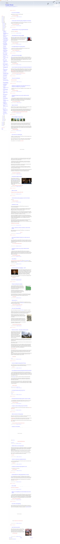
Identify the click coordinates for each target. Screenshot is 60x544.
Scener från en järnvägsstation (16, 503)
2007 (2, 125)
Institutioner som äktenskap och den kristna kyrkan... (5, 48)
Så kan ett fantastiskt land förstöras (16, 101)
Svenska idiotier (14, 356)
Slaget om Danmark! (14, 385)
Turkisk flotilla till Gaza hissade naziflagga (18, 35)
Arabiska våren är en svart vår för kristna (18, 445)
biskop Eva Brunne (15, 179)
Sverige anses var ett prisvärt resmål (18, 520)
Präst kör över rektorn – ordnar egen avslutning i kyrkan (20, 329)
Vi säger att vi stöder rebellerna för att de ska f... (5, 92)
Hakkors (12, 420)
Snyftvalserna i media (15, 204)
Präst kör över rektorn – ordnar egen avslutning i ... (5, 80)
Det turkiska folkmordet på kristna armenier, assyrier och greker (21, 398)
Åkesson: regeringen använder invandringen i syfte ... (5, 65)
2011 (2, 22)
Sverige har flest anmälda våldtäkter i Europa (17, 304)
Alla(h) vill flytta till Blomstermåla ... (21, 441)
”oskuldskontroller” (22, 261)
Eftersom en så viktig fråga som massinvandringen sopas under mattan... (21, 492)
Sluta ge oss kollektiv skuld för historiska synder (17, 185)
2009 (2, 123)
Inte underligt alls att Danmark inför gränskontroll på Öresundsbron (21, 370)
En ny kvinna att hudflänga (16, 12)
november (4, 24)
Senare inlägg (10, 537)
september (4, 26)
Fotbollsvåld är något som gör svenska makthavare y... (5, 51)
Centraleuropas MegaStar (15, 129)
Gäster (2, 129)
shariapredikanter (27, 260)
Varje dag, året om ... (15, 300)
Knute (2, 128)
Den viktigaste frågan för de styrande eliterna (18, 46)
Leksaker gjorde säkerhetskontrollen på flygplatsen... (5, 33)
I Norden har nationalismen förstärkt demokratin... (19, 459)
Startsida (21, 537)
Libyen (29, 407)
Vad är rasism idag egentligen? (16, 308)
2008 (2, 124)
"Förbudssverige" (14, 296)
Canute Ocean (9, 5)
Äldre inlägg (31, 537)
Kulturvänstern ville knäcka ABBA (17, 55)
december (4, 23)
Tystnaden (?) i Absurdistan (16, 426)
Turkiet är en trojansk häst (15, 402)
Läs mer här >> (14, 277)
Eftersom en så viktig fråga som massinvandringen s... (5, 110)
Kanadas (12, 476)
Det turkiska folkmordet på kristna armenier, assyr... (5, 90)
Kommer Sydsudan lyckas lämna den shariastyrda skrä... (5, 44)
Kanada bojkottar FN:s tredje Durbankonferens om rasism (20, 474)
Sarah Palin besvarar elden (16, 527)
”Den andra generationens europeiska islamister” (16, 260)
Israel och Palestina (14, 469)
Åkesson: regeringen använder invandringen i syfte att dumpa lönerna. (21, 228)
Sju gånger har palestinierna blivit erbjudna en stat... (19, 466)
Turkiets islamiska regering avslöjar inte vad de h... (5, 61)
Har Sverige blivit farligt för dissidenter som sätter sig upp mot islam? (21, 238)
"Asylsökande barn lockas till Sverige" (15, 223)
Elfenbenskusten (13, 408)
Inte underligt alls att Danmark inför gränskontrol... (5, 85)
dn (12, 442)
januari (3, 120)
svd (11, 442)
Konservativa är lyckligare (15, 90)
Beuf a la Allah (14, 485)
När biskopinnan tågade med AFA (17, 176)
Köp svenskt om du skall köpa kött (17, 134)
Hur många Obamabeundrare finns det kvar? (18, 390)
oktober (4, 25)
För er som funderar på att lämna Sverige (17, 243)
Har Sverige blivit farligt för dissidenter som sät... (5, 68)
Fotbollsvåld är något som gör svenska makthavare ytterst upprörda (20, 96)
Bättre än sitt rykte (14, 190)
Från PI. (12, 348)
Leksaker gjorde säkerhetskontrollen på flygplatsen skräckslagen (21, 20)
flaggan (14, 37)
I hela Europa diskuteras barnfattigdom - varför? (19, 267)
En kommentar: (14, 348)
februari (4, 119)
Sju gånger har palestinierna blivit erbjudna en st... (5, 103)
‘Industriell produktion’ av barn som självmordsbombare (20, 29)
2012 (2, 21)
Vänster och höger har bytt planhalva (16, 498)
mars (3, 118)
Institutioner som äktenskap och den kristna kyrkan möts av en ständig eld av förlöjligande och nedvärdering (21, 86)
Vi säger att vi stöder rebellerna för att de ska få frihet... (20, 405)
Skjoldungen (14, 376)
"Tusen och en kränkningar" (16, 78)
